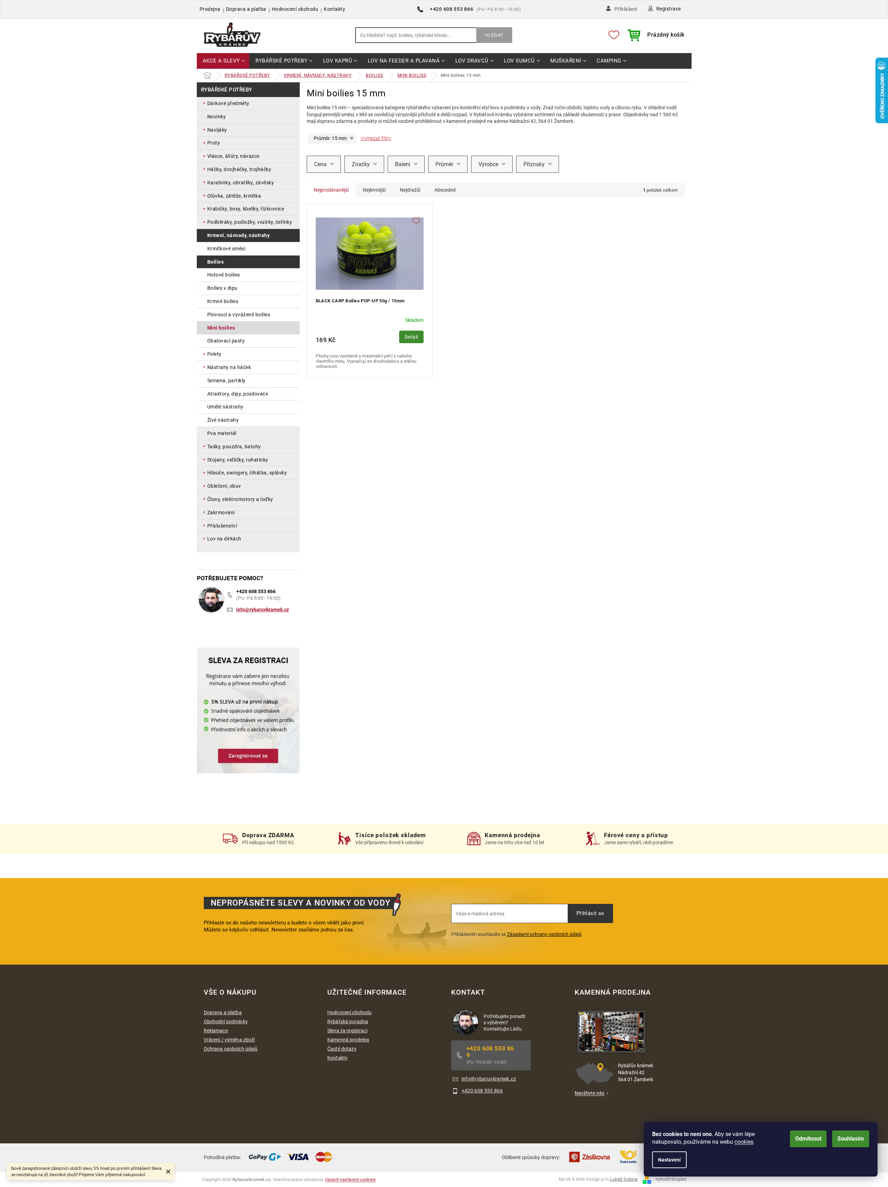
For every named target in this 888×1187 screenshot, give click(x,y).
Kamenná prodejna (348, 1039)
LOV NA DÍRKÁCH (224, 538)
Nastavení (669, 1160)
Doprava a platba (246, 9)
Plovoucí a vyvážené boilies (238, 314)
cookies (743, 1141)
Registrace (668, 9)
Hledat (494, 35)
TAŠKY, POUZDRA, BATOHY (234, 446)
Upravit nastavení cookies (350, 1179)
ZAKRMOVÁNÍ (221, 512)
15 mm (330, 138)
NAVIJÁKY (217, 130)
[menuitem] (223, 61)
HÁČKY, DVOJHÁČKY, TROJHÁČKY (239, 169)
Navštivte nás (589, 1093)
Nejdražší (410, 190)
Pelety (214, 354)
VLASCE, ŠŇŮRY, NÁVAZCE (233, 156)
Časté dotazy (342, 1049)
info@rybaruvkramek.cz (262, 609)
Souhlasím (850, 1138)
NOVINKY (216, 116)
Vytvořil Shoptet (671, 1179)
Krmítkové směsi (226, 248)
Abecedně (445, 190)
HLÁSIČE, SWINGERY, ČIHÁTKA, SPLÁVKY (247, 472)
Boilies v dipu (222, 288)
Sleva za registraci (347, 1030)
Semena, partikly (226, 380)
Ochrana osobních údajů (231, 1049)
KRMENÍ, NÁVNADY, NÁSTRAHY (238, 235)
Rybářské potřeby (226, 90)
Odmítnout (808, 1138)
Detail (411, 337)
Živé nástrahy (223, 420)
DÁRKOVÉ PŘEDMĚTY (228, 103)
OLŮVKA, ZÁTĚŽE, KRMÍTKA (234, 196)
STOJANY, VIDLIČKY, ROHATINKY (237, 460)
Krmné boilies (223, 301)
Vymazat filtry (376, 138)
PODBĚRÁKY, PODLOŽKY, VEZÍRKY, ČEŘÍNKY (249, 222)
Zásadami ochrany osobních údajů (544, 934)
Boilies (215, 262)
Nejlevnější (374, 190)
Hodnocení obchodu (295, 9)
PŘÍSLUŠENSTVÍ (222, 526)
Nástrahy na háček (229, 367)
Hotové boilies (223, 275)
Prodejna (210, 9)
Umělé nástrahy (225, 407)
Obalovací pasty (226, 341)
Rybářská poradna (347, 1021)
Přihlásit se (590, 913)
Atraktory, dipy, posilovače (237, 394)
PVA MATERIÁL (222, 433)
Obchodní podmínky (226, 1021)
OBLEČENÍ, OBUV (224, 486)
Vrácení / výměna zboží (229, 1039)
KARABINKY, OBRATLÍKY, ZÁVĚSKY (240, 182)
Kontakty (334, 9)
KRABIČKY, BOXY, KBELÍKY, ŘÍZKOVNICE (245, 209)
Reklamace (216, 1030)
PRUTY (213, 143)
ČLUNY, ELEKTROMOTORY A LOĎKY (240, 499)
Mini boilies (221, 328)
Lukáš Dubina (623, 1179)
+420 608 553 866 (256, 591)
